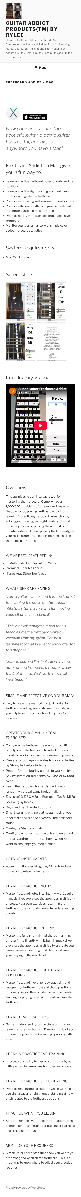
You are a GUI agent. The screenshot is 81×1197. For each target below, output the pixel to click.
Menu (42, 67)
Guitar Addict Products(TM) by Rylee (32, 29)
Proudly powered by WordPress (25, 1187)
